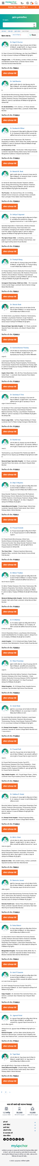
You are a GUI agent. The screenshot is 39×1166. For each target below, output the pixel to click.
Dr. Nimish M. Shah (16, 171)
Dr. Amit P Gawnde (16, 972)
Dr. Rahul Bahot (15, 925)
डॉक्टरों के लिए (7, 1130)
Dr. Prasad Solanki (16, 528)
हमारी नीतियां (6, 1124)
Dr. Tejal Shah (15, 1054)
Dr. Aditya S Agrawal (17, 214)
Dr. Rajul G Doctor (16, 42)
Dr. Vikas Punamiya (16, 661)
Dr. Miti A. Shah (15, 837)
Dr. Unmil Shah (15, 706)
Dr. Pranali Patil (15, 749)
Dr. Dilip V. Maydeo (16, 483)
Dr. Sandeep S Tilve (17, 395)
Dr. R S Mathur (15, 620)
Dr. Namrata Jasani (17, 880)
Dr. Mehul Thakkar (16, 573)
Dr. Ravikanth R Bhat (17, 128)
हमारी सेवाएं (6, 1127)
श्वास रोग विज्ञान (16, 35)
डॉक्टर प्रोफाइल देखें (9, 73)
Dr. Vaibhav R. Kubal (17, 794)
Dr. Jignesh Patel (16, 1015)
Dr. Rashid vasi (15, 440)
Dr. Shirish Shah (15, 304)
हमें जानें (5, 1122)
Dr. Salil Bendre (15, 81)
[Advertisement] (19, 1163)
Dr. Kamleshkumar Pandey (19, 348)
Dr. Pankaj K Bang (16, 259)
